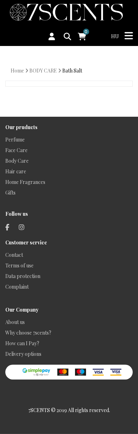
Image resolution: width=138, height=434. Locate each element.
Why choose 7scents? (28, 332)
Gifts (10, 192)
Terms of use (19, 265)
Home (17, 70)
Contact (14, 254)
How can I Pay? (22, 343)
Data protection (22, 276)
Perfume (15, 139)
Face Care (16, 150)
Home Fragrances (25, 182)
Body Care (17, 160)
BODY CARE (43, 70)
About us (15, 322)
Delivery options (23, 354)
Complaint (17, 286)
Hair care (15, 171)
